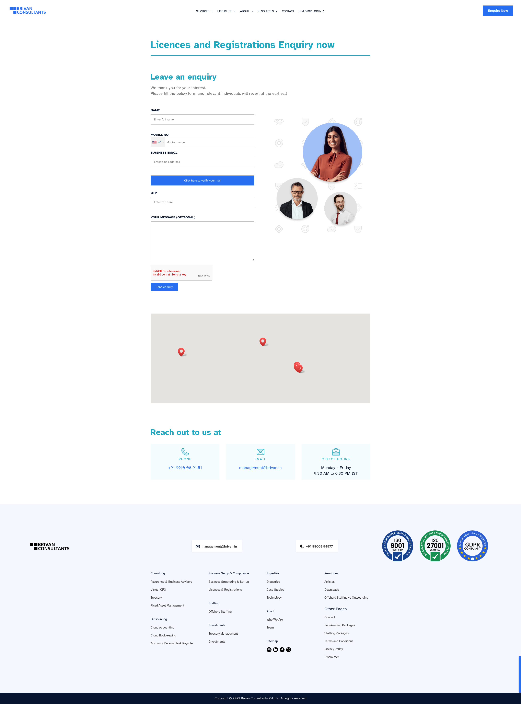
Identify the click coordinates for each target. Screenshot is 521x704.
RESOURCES (266, 11)
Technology (274, 597)
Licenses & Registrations (225, 589)
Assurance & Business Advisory (171, 582)
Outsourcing (159, 619)
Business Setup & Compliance (229, 573)
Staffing (214, 603)
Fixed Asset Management (167, 605)
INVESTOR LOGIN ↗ (311, 11)
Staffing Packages (336, 633)
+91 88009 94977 (319, 546)
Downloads (331, 589)
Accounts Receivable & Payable (172, 643)
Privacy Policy (333, 649)
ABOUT (245, 11)
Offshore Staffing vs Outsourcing (346, 597)
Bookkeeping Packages (339, 625)
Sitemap (272, 641)
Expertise (273, 573)
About (270, 611)
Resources (331, 573)
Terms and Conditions (338, 641)
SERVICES (202, 11)
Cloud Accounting (162, 627)
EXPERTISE (224, 11)
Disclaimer (331, 657)
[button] (211, 11)
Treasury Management (223, 633)
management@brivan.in (219, 546)
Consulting (158, 573)
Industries (273, 582)
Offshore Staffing (220, 611)
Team (270, 627)
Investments (217, 625)
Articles (329, 582)
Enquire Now (498, 11)
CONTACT (288, 11)
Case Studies (275, 589)
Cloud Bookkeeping (163, 635)
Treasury (156, 597)
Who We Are (275, 619)
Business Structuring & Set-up (229, 582)
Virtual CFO (158, 589)
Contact (329, 617)
